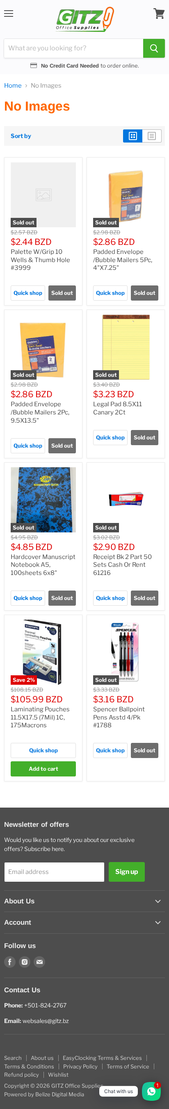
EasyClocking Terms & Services (102, 1058)
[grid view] (132, 136)
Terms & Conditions (29, 1066)
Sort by (21, 136)
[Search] (154, 48)
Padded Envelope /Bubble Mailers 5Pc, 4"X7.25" (122, 260)
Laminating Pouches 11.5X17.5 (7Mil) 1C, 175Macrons (40, 717)
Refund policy (21, 1074)
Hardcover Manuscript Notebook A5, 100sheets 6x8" (43, 565)
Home (13, 85)
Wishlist (58, 1074)
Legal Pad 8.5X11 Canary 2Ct (117, 408)
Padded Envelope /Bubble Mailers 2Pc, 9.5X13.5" (40, 412)
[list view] (152, 136)
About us (42, 1058)
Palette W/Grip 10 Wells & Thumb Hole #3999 (40, 260)
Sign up (126, 872)
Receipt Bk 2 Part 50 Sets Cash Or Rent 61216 (122, 565)
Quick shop (28, 293)
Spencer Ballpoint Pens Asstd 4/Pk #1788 (119, 717)
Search (13, 1058)
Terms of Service (128, 1066)
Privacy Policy (80, 1066)
